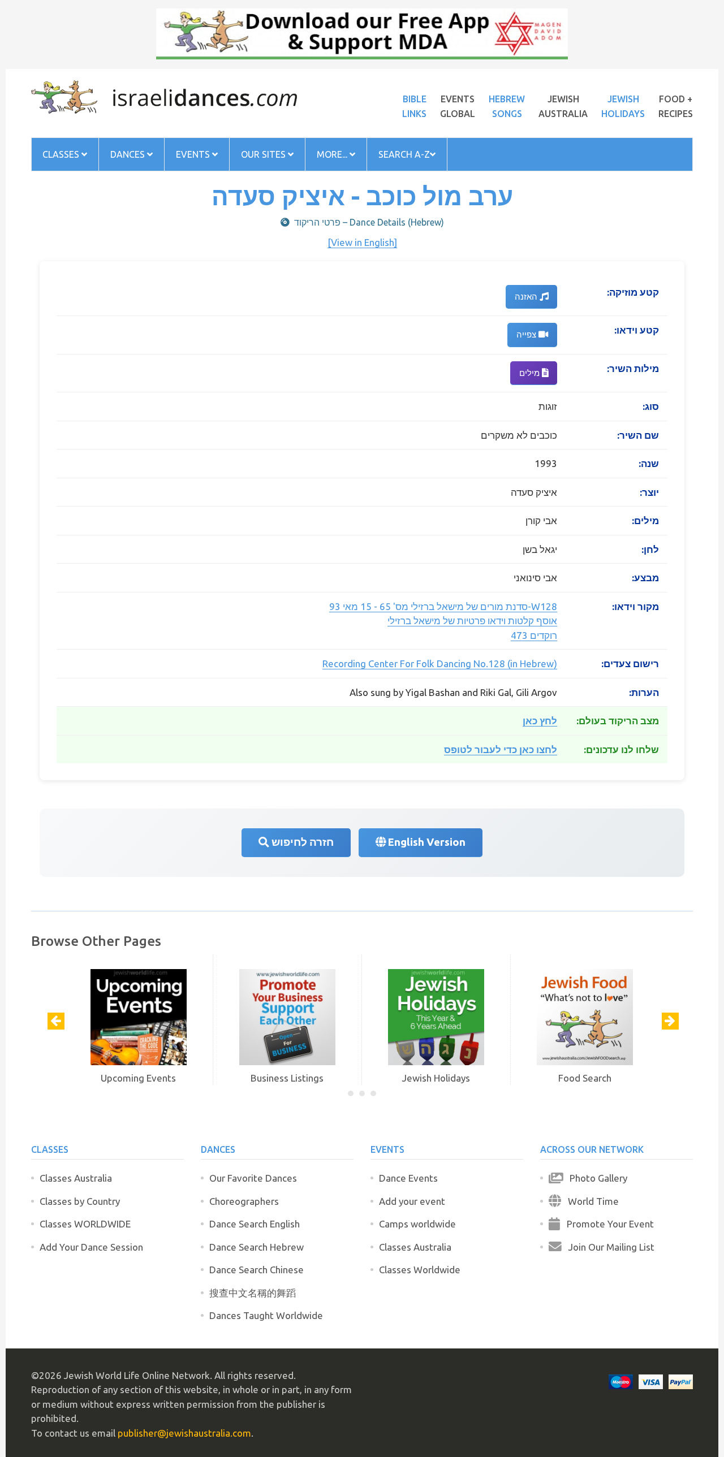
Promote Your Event (607, 1223)
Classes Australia (76, 1178)
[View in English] (362, 242)
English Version (426, 842)
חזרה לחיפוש (301, 842)
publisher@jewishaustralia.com (184, 1433)
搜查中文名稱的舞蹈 (252, 1292)
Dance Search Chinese (256, 1269)
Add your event (412, 1201)
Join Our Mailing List (608, 1247)
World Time (590, 1201)
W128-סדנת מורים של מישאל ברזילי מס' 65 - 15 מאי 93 (443, 606)
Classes (61, 154)
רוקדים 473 (534, 635)
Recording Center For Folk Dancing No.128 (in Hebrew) (439, 663)
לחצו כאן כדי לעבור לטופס (500, 749)
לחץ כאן (540, 720)
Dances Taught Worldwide (266, 1315)
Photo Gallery (595, 1178)
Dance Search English (254, 1223)
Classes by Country (80, 1201)
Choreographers (244, 1201)
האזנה (527, 296)
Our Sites (264, 154)
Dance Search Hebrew (256, 1247)
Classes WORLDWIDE (85, 1223)
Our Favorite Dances (253, 1178)
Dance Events (408, 1178)
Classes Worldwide (419, 1269)
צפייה (527, 334)
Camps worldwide (417, 1223)
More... (333, 154)
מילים (530, 373)
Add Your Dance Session (91, 1247)
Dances (128, 154)
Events (194, 154)
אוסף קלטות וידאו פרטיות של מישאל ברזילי (472, 620)
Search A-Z (404, 154)
